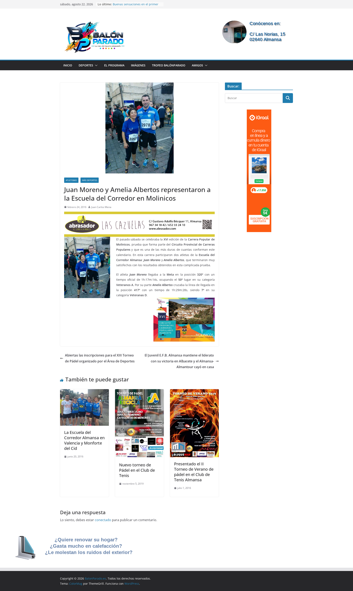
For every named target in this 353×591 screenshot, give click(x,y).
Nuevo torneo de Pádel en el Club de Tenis (137, 470)
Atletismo (71, 180)
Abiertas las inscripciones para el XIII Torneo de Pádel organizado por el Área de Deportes (100, 358)
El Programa (114, 65)
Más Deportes (89, 180)
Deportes (86, 65)
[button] (95, 65)
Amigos (197, 65)
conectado (103, 520)
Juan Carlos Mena (101, 207)
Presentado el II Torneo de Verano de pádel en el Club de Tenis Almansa (193, 472)
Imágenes (138, 65)
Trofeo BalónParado (168, 65)
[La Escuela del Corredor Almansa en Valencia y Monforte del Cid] (84, 392)
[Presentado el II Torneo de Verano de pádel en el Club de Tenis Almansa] (194, 392)
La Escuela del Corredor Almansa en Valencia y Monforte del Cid (84, 440)
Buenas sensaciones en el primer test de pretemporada (135, 6)
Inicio (67, 65)
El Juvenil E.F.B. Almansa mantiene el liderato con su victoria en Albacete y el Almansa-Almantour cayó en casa (179, 361)
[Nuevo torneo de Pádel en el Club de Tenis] (139, 392)
